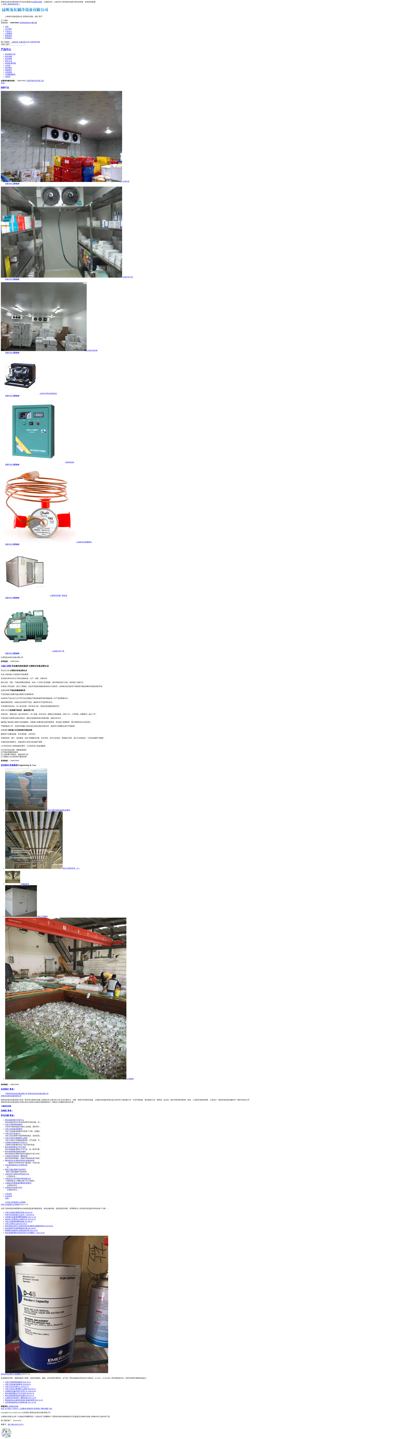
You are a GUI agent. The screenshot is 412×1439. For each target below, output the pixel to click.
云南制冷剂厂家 (58, 651)
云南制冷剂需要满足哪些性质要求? (18, 1183)
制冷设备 (8, 56)
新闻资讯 (8, 36)
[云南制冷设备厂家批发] (25, 595)
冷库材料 (8, 72)
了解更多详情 (6, 1106)
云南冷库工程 (24, 42)
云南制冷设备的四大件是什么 (16, 1142)
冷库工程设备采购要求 (13, 1129)
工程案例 (8, 33)
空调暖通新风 (10, 74)
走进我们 (5, 1089)
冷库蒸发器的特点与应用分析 (16, 1165)
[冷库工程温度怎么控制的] (15, 1202)
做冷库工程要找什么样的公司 (20, 1219)
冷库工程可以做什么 (13, 1133)
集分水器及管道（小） (71, 868)
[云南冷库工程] (62, 277)
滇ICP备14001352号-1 (16, 1424)
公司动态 (8, 1194)
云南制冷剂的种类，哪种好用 (16, 1156)
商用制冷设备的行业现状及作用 (21, 1230)
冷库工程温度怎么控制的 (10, 1204)
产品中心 (8, 31)
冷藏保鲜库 (25, 884)
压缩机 (4, 1110)
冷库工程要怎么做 (16, 1224)
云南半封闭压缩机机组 (48, 393)
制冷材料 (8, 59)
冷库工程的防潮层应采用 (18, 1212)
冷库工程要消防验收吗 (13, 1124)
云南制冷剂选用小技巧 (13, 1187)
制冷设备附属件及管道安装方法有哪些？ (24, 1233)
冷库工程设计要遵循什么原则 (16, 1138)
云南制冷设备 (37, 2)
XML (50, 1408)
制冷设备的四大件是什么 (14, 1120)
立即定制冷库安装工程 (35, 81)
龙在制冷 (9, 765)
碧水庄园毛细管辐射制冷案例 (59, 810)
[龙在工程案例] (21, 916)
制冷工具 (8, 61)
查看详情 (8, 184)
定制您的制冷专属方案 (28, 23)
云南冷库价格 (35, 42)
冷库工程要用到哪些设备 (18, 1221)
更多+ (3, 83)
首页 (7, 27)
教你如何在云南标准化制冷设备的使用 (19, 1160)
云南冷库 (15, 42)
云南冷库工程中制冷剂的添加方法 (18, 1178)
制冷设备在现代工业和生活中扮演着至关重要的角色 (29, 1226)
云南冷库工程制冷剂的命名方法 (17, 1174)
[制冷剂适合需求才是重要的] (56, 1372)
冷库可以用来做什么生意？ (19, 1215)
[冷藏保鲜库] (13, 884)
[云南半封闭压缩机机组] (20, 393)
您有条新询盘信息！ (11, 4)
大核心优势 (6, 666)
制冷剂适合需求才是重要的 (11, 1374)
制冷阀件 (8, 68)
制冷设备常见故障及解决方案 (20, 1228)
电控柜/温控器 (10, 63)
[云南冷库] (62, 181)
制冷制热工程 (10, 54)
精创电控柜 (69, 462)
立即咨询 (15, 184)
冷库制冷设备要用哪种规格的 (20, 1217)
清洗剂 (7, 77)
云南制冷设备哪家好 (84, 542)
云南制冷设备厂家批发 (58, 595)
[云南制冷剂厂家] (26, 651)
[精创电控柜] (33, 462)
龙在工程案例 (42, 916)
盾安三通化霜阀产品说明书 (15, 1169)
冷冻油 (7, 65)
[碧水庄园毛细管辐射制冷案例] (26, 810)
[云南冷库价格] (44, 350)
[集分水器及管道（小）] (34, 868)
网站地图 (44, 1408)
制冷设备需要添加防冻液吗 (15, 1151)
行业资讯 (8, 1196)
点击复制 (25, 1412)
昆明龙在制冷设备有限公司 (11, 1096)
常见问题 (5, 1115)
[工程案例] (66, 1079)
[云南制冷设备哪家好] (38, 542)
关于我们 (8, 29)
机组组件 (8, 70)
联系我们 (8, 38)
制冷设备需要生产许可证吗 (15, 1147)
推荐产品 (5, 87)
